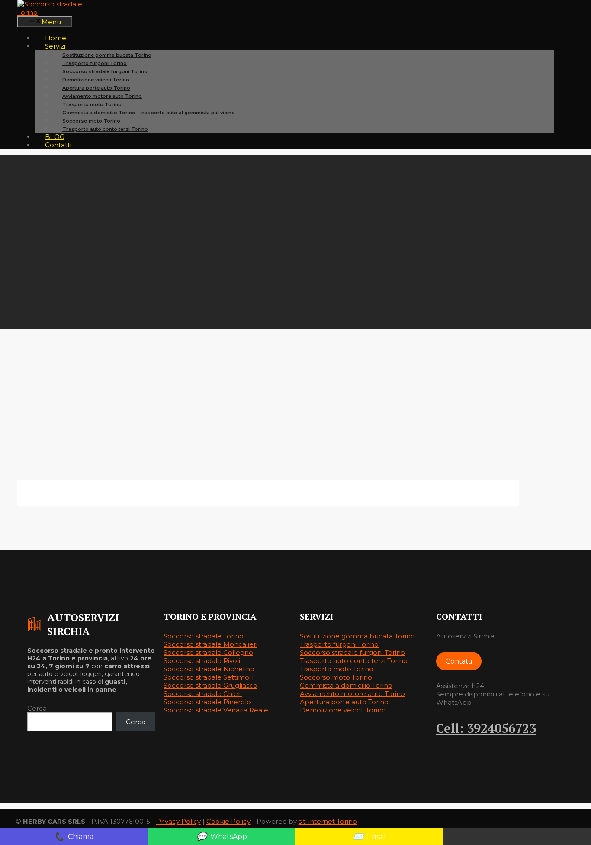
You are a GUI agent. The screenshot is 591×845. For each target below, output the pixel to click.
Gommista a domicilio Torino (346, 685)
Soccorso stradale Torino (204, 636)
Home (55, 38)
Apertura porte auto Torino (344, 702)
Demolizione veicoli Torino (343, 710)
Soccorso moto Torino (336, 677)
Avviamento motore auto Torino (352, 694)
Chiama (73, 836)
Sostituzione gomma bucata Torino (357, 636)
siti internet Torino (328, 821)
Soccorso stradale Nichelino (209, 669)
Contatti (58, 145)
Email (369, 836)
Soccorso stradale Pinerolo (207, 702)
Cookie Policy (228, 821)
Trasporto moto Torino (336, 669)
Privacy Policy (178, 821)
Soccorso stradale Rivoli (202, 661)
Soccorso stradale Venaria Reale (216, 710)
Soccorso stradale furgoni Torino (352, 652)
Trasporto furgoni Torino (339, 644)
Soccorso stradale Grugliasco (210, 685)
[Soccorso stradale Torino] (60, 12)
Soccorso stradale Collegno (208, 652)
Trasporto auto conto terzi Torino (105, 129)
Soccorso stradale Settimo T (209, 677)
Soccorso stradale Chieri (203, 694)
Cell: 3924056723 (486, 728)
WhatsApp (221, 836)
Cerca (37, 708)
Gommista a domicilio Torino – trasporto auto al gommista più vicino (148, 113)
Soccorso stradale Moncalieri (210, 644)
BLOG (54, 137)
